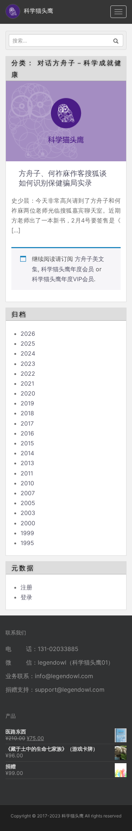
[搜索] (116, 40)
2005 (28, 503)
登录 (26, 597)
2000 (28, 523)
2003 (28, 512)
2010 (27, 483)
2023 (28, 363)
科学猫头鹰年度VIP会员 (63, 279)
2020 (28, 393)
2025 (28, 343)
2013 (27, 463)
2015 (27, 443)
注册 (26, 587)
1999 (27, 533)
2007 (28, 493)
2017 (27, 423)
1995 (27, 543)
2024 (28, 353)
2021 (27, 383)
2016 (27, 433)
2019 (27, 403)
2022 (28, 373)
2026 (28, 333)
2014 (27, 453)
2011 (27, 473)
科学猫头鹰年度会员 (67, 269)
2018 (27, 413)
